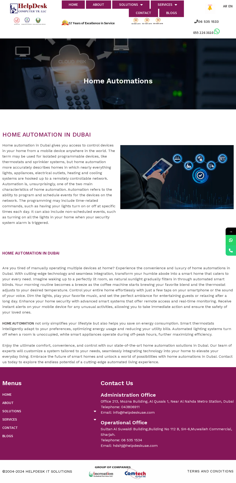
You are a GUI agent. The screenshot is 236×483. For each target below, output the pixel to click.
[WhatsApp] (231, 240)
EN (230, 6)
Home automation (18, 323)
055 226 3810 (203, 32)
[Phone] (231, 250)
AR (225, 6)
